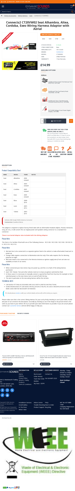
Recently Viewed (23, 313)
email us (18, 293)
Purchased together (7, 313)
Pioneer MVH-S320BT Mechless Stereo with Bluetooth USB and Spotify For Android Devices (18, 356)
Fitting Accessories (10, 16)
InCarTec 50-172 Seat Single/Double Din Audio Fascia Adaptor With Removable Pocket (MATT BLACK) (55, 356)
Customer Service (15, 306)
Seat (30, 16)
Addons (43, 75)
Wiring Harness (23, 16)
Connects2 (59, 52)
